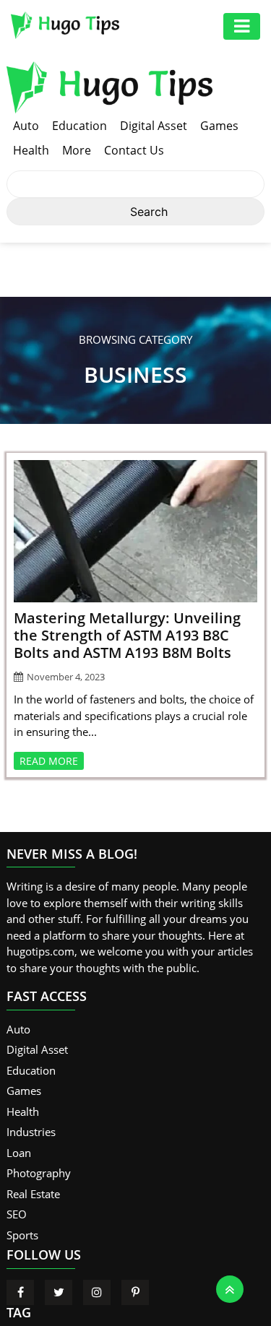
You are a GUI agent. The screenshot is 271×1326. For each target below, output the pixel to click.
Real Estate (33, 1194)
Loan (19, 1152)
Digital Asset (153, 126)
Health (31, 150)
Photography (39, 1173)
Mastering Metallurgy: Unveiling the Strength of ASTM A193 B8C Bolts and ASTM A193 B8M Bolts (127, 635)
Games (219, 126)
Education (79, 126)
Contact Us (134, 150)
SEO (17, 1214)
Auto (26, 126)
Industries (31, 1131)
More (76, 150)
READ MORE (49, 761)
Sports (22, 1235)
